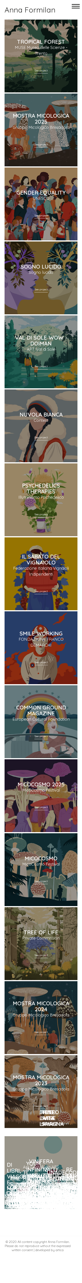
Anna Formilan (30, 9)
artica (60, 1250)
